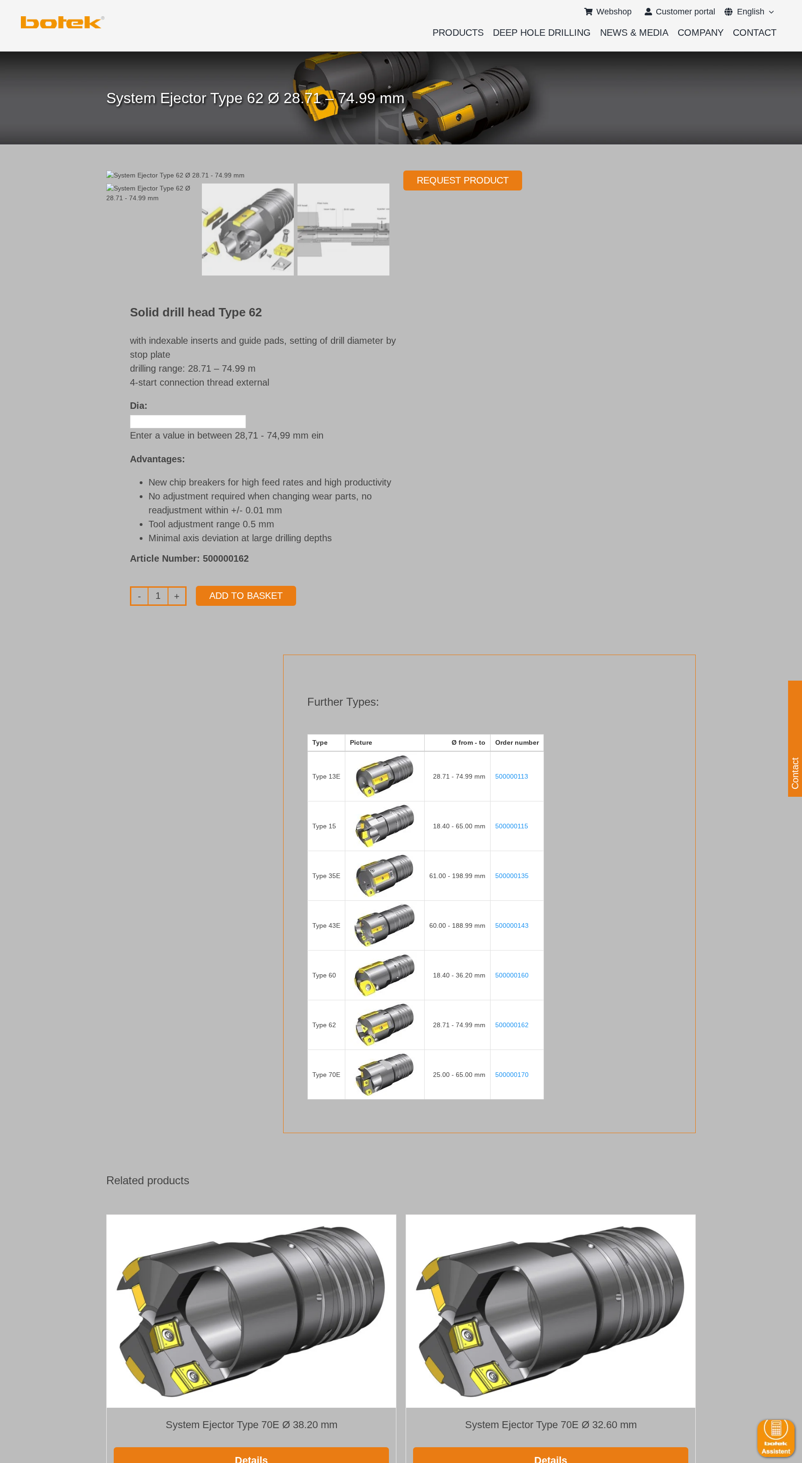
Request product (463, 180)
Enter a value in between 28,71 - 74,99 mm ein (226, 435)
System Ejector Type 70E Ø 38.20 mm (251, 1424)
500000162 (512, 1025)
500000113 (511, 776)
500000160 (512, 975)
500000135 (512, 875)
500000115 (511, 826)
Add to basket (246, 595)
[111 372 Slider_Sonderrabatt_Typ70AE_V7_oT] (62, 19)
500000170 (512, 1074)
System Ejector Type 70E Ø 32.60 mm (551, 1424)
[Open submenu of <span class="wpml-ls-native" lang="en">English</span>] (769, 11)
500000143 (512, 925)
